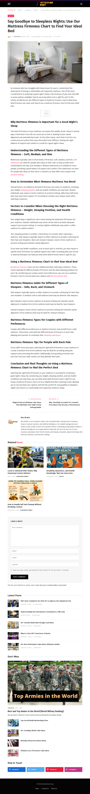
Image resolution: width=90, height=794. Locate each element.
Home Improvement (22, 476)
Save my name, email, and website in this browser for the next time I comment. (41, 570)
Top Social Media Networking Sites (34, 720)
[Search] (81, 3)
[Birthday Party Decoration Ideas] (13, 743)
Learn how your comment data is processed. (51, 585)
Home (37, 788)
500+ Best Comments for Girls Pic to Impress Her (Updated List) (46, 601)
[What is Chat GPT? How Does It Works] (13, 635)
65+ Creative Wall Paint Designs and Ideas (37, 623)
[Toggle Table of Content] (45, 113)
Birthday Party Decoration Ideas (33, 741)
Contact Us (45, 788)
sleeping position (28, 190)
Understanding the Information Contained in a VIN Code (43, 612)
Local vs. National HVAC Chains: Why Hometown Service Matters (22, 472)
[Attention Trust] (45, 3)
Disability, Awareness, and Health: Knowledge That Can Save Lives (60, 472)
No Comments (37, 36)
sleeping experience (52, 335)
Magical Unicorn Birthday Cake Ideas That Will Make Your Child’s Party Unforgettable (27, 404)
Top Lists (11, 708)
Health (11, 16)
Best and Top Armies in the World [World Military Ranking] (36, 711)
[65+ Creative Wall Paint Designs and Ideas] (13, 625)
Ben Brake (17, 36)
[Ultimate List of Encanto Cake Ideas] (13, 753)
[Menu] (9, 3)
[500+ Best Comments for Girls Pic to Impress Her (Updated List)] (13, 603)
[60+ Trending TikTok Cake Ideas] (13, 733)
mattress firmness (19, 267)
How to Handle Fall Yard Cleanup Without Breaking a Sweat (24, 505)
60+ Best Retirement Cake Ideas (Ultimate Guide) (40, 644)
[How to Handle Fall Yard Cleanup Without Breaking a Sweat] (26, 491)
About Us (54, 788)
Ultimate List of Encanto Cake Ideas (35, 751)
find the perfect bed (58, 276)
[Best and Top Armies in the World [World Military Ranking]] (45, 683)
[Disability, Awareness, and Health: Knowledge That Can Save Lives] (64, 457)
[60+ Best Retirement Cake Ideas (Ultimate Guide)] (13, 646)
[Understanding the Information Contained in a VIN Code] (13, 614)
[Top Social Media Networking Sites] (13, 723)
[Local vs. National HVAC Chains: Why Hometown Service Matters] (26, 457)
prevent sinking (17, 175)
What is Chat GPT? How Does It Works (35, 633)
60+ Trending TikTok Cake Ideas (33, 731)
